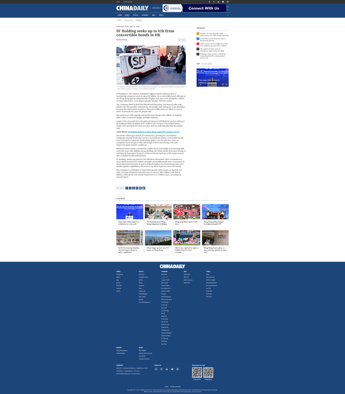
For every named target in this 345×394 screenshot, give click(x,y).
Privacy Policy (136, 374)
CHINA (118, 2)
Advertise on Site (142, 368)
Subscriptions (128, 371)
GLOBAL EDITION (127, 2)
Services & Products (129, 368)
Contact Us (119, 371)
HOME (120, 15)
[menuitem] (156, 8)
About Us (119, 368)
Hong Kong (128, 20)
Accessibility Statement (123, 374)
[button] (200, 84)
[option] (213, 77)
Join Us (136, 371)
